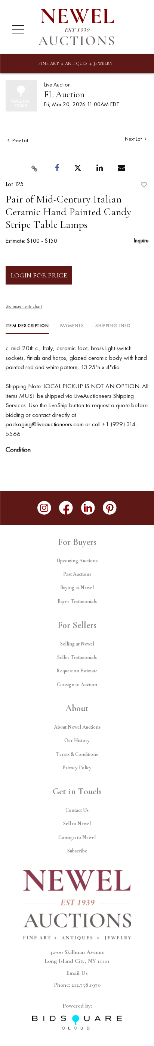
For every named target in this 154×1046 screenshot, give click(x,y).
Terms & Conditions (77, 754)
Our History (77, 740)
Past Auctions (77, 574)
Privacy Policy (77, 767)
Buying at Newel (77, 587)
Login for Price (39, 275)
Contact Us (77, 810)
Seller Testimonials (77, 657)
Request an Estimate (77, 671)
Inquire (141, 240)
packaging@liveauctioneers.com (45, 424)
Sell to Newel (77, 823)
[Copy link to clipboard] (34, 168)
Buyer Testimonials (77, 601)
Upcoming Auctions (77, 560)
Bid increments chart (24, 306)
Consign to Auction (77, 684)
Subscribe (77, 851)
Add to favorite (143, 185)
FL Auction (64, 94)
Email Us (77, 973)
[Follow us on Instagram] (44, 508)
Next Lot (134, 139)
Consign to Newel (77, 837)
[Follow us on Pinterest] (110, 508)
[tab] (27, 328)
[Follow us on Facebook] (66, 508)
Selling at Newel (77, 644)
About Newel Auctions (77, 727)
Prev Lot (19, 140)
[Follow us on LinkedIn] (88, 508)
